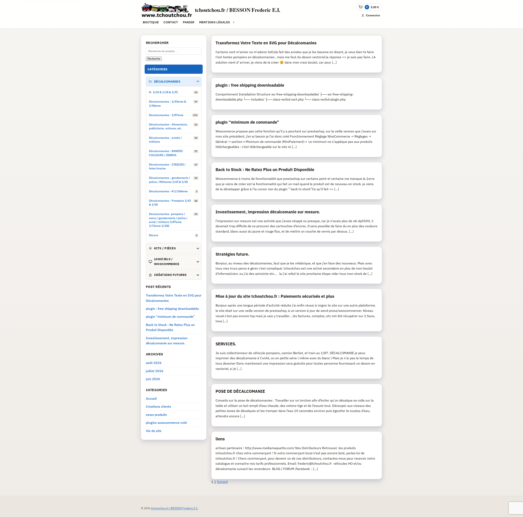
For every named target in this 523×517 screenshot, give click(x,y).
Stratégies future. (232, 254)
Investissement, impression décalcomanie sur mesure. (268, 212)
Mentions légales (214, 22)
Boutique (151, 22)
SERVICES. (226, 344)
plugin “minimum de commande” (247, 122)
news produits (156, 415)
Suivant (222, 482)
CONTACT (170, 22)
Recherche (154, 58)
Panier (188, 22)
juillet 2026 (154, 371)
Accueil (151, 398)
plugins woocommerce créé (166, 423)
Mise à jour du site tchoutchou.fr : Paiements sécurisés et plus (275, 296)
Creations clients (158, 406)
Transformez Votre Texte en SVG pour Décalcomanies (266, 43)
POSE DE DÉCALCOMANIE (240, 391)
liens (220, 439)
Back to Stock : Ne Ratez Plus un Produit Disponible (265, 169)
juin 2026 (153, 379)
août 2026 (154, 363)
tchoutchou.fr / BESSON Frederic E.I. (237, 10)
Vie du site (153, 431)
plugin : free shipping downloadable (250, 85)
